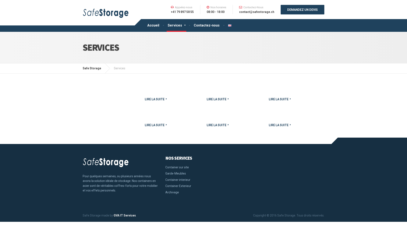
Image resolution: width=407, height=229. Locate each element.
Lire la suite (154, 99)
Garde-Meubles (175, 173)
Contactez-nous (207, 25)
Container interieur (177, 180)
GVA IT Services (125, 215)
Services (175, 25)
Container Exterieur (178, 186)
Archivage (172, 192)
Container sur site (177, 167)
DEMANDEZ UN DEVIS (302, 9)
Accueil (153, 25)
